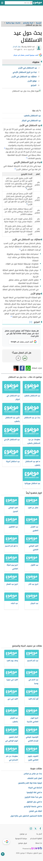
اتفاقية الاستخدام (36, 838)
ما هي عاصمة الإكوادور (33, 806)
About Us (38, 843)
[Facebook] (40, 828)
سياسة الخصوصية (21, 838)
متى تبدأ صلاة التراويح (33, 797)
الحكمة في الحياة (35, 787)
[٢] (26, 158)
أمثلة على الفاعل (35, 811)
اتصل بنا (39, 833)
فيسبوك (22, 368)
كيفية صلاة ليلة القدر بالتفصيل (30, 783)
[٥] (11, 316)
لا (18, 358)
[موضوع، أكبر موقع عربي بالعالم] (37, 3)
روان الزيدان (17, 46)
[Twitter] (35, 828)
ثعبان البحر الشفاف (34, 778)
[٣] (15, 169)
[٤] (19, 249)
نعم (24, 358)
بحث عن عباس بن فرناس (33, 773)
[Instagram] (31, 828)
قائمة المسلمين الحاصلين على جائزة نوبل (26, 816)
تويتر (16, 368)
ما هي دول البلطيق (34, 802)
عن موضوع (23, 833)
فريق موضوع (22, 843)
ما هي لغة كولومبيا (34, 792)
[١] (4, 148)
